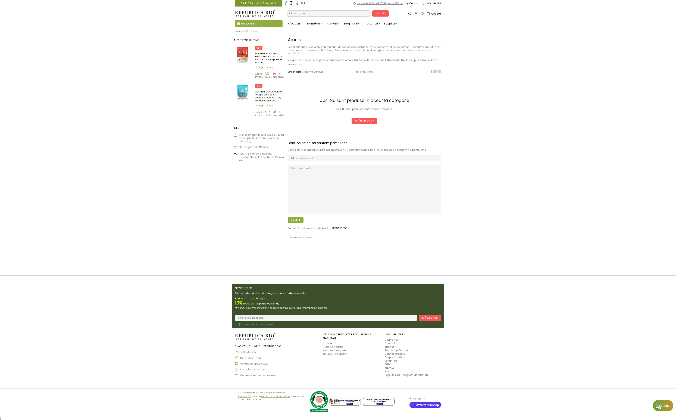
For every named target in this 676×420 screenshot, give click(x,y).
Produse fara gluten (335, 350)
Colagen (328, 343)
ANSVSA (389, 367)
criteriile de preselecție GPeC (275, 396)
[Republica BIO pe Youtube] (303, 3)
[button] (663, 405)
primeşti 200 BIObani (256, 324)
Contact (414, 3)
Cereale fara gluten (335, 354)
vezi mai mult (295, 64)
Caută (380, 13)
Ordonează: (295, 71)
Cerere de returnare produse (258, 375)
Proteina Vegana (333, 347)
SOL (387, 371)
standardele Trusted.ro (249, 399)
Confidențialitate (395, 353)
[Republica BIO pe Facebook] (286, 3)
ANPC (388, 364)
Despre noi (391, 339)
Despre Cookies (394, 357)
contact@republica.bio (254, 363)
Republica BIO (255, 13)
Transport (391, 346)
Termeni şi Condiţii (396, 350)
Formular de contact (253, 369)
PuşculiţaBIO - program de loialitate (407, 375)
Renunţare (391, 360)
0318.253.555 (434, 3)
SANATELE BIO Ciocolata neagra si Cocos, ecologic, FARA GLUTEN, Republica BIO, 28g (268, 96)
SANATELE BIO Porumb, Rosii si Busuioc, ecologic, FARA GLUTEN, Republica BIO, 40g (269, 58)
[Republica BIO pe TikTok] (297, 3)
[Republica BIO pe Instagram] (292, 3)
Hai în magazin (364, 120)
